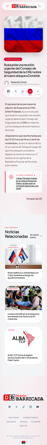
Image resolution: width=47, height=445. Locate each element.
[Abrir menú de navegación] (7, 6)
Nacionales (14, 417)
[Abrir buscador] (39, 6)
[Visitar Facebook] (9, 406)
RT (40, 198)
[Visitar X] (16, 406)
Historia (24, 422)
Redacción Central (18, 82)
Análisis (23, 426)
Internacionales (30, 417)
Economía (35, 422)
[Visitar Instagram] (30, 406)
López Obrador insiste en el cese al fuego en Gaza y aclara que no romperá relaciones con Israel (27, 183)
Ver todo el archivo (34, 236)
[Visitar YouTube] (37, 406)
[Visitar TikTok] (23, 406)
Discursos (11, 422)
